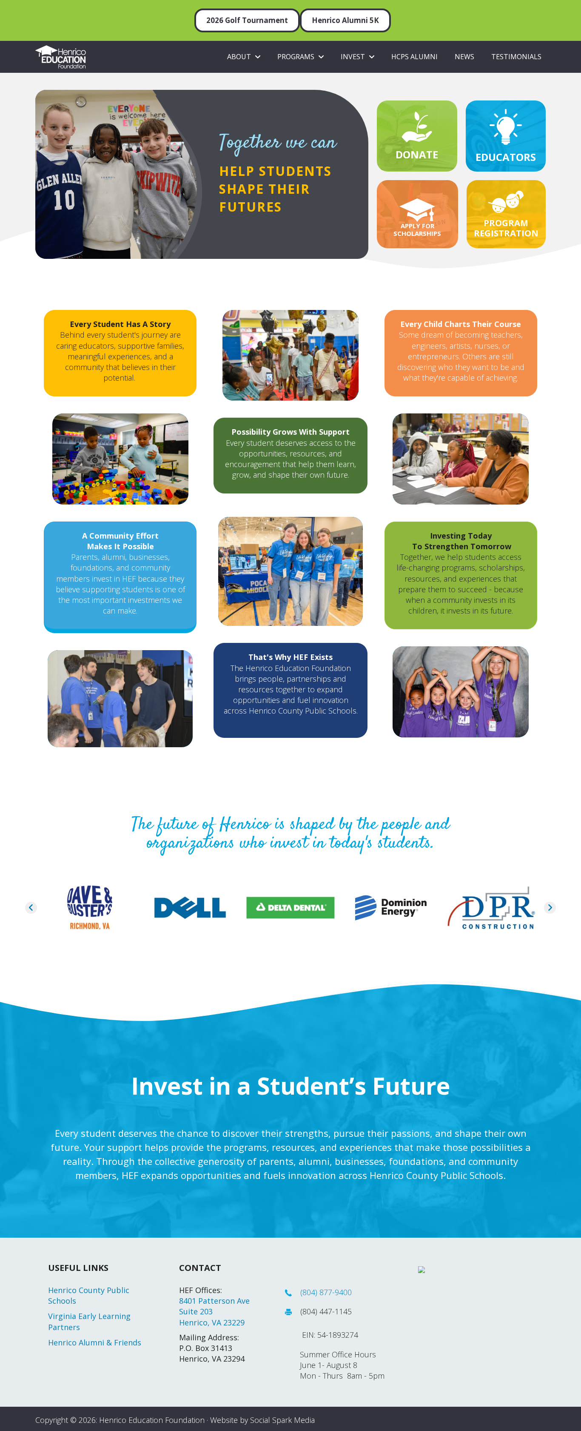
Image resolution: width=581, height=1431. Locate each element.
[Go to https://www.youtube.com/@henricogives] (540, 14)
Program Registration (506, 228)
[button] (31, 908)
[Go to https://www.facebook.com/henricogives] (491, 14)
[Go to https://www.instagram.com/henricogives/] (528, 14)
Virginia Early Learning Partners (89, 1321)
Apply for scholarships (417, 229)
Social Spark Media (282, 1420)
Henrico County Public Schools (88, 1295)
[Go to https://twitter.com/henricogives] (503, 14)
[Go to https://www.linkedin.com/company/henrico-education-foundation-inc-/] (516, 14)
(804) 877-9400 (326, 1292)
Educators (506, 157)
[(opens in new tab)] (417, 125)
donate (417, 154)
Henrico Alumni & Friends (94, 1342)
